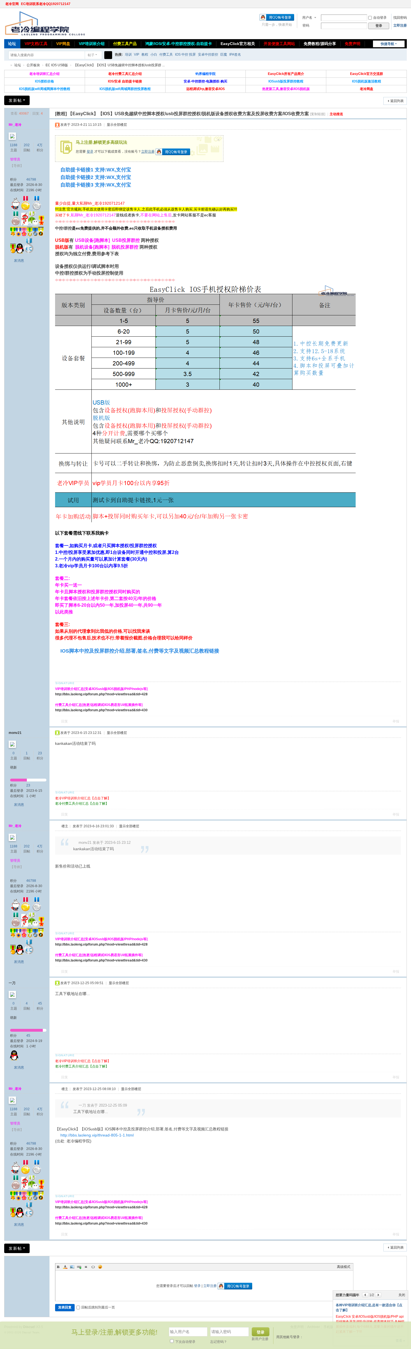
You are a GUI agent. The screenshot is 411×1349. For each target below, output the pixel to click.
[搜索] (108, 55)
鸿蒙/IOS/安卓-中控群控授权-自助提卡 (178, 43)
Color (65, 1267)
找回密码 (400, 18)
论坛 (12, 43)
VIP (136, 54)
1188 (13, 145)
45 (40, 1003)
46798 (31, 179)
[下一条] (378, 1295)
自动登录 (380, 18)
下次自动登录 (184, 1342)
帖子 (91, 55)
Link (79, 1267)
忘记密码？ (218, 1342)
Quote (86, 1267)
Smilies (100, 1267)
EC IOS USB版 (57, 65)
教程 (144, 54)
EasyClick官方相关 (238, 43)
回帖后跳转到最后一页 (98, 1307)
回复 (64, 721)
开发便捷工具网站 (279, 43)
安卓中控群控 (208, 54)
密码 (306, 25)
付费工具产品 (125, 43)
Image (72, 1267)
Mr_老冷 (15, 125)
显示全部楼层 (117, 125)
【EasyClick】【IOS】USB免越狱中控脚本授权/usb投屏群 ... (119, 65)
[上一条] (365, 1295)
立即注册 (400, 25)
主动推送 (336, 114)
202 (27, 145)
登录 (90, 151)
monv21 (15, 733)
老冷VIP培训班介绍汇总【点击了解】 (83, 798)
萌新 (13, 767)
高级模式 (343, 1267)
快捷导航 (387, 44)
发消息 (19, 261)
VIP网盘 (63, 43)
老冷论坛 (6, 65)
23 (40, 753)
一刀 (12, 983)
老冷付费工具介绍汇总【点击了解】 (82, 803)
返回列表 (397, 101)
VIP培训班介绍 (92, 43)
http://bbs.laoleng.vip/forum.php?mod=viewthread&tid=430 (101, 710)
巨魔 (223, 54)
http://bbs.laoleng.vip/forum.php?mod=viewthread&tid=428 (101, 694)
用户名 (307, 18)
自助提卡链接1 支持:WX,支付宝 (95, 170)
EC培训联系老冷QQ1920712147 (45, 4)
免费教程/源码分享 (320, 43)
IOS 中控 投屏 (185, 54)
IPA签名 (235, 54)
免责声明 (352, 43)
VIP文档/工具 (36, 43)
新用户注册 (260, 1339)
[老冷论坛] (44, 23)
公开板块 (33, 65)
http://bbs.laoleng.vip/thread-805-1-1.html (97, 1135)
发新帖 (15, 100)
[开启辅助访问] (399, 3)
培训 (128, 54)
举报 (396, 721)
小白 (153, 54)
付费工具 (166, 54)
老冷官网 (12, 4)
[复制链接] (317, 114)
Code (93, 1267)
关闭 (401, 1295)
